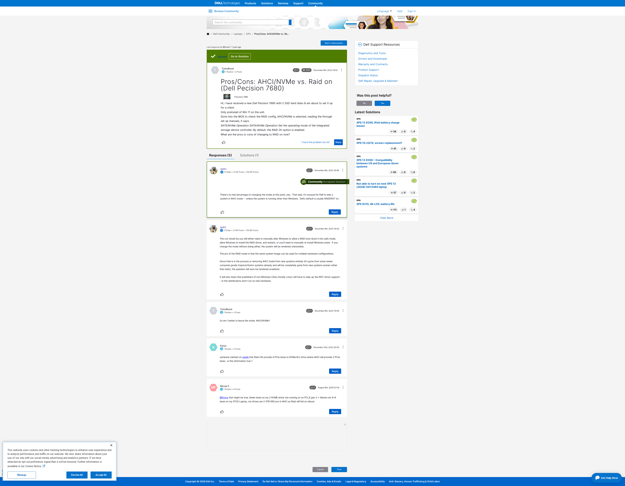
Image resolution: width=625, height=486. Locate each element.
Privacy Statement (248, 481)
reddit (245, 357)
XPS (248, 33)
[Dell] (208, 34)
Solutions (267, 3)
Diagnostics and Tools (372, 53)
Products (250, 3)
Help (400, 11)
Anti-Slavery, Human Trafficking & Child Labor (414, 481)
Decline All (77, 475)
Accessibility (377, 481)
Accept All (101, 475)
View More (386, 217)
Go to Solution (240, 56)
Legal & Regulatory (356, 481)
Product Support (368, 69)
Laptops (238, 33)
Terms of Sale (226, 481)
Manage (21, 475)
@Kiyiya (224, 397)
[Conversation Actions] (341, 70)
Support (298, 3)
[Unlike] (224, 142)
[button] (393, 131)
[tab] (220, 155)
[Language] (384, 11)
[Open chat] (606, 478)
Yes (382, 103)
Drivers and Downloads (372, 58)
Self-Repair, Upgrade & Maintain (378, 80)
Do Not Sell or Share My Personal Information (287, 481)
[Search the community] (290, 22)
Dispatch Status (368, 75)
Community (315, 3)
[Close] (111, 445)
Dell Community (221, 33)
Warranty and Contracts (373, 64)
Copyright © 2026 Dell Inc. (200, 481)
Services (283, 3)
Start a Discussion (334, 43)
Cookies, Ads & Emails (329, 481)
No (364, 103)
